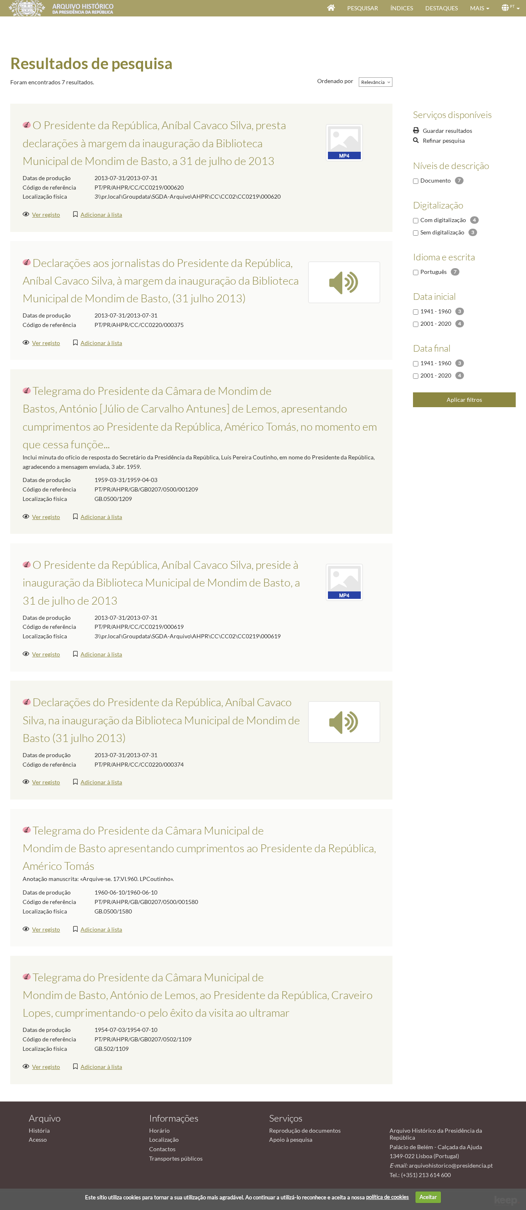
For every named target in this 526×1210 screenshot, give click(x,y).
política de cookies (387, 1197)
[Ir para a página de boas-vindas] (331, 8)
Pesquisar (362, 8)
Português (433, 271)
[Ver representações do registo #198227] (344, 581)
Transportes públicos (176, 1158)
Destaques (441, 8)
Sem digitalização (442, 232)
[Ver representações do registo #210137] (344, 281)
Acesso (38, 1139)
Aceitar (428, 1197)
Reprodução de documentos (305, 1130)
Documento (435, 180)
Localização (164, 1139)
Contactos (162, 1148)
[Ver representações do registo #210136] (344, 721)
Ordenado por (335, 80)
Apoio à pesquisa (290, 1139)
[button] (480, 8)
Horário (159, 1130)
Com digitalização (443, 219)
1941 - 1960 (435, 311)
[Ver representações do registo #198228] (344, 142)
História (39, 1130)
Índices (401, 8)
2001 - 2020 (435, 323)
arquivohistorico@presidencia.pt (451, 1165)
